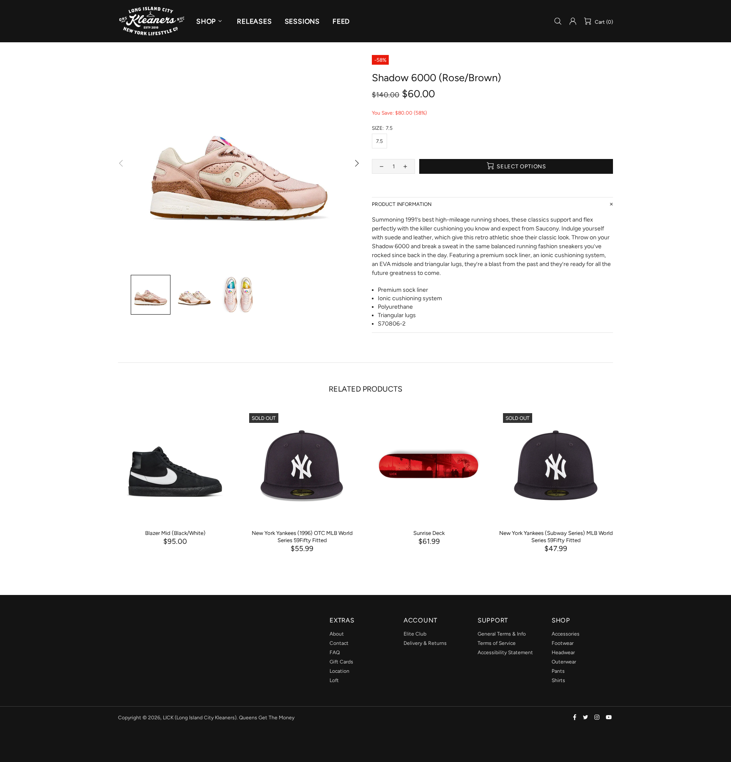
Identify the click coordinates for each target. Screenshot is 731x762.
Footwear (563, 643)
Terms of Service (497, 643)
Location (339, 671)
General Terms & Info (502, 634)
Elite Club (415, 634)
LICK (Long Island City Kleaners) (152, 20)
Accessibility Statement (505, 652)
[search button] (558, 21)
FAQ (335, 652)
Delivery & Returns (425, 643)
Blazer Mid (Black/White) (175, 533)
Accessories (566, 634)
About (337, 634)
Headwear (563, 652)
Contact (339, 643)
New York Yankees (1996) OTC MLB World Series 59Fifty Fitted (302, 536)
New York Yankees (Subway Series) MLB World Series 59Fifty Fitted (556, 536)
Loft (334, 680)
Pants (558, 671)
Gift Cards (341, 662)
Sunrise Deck (429, 533)
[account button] (573, 21)
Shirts (558, 680)
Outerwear (564, 662)
